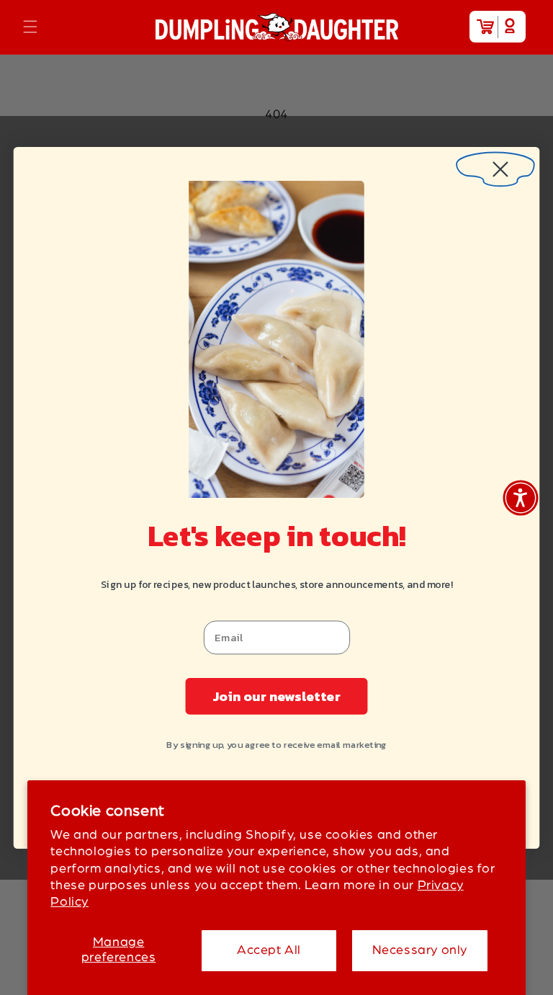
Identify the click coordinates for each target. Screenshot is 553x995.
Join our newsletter (276, 695)
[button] (30, 27)
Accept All (269, 950)
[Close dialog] (495, 164)
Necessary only (419, 950)
